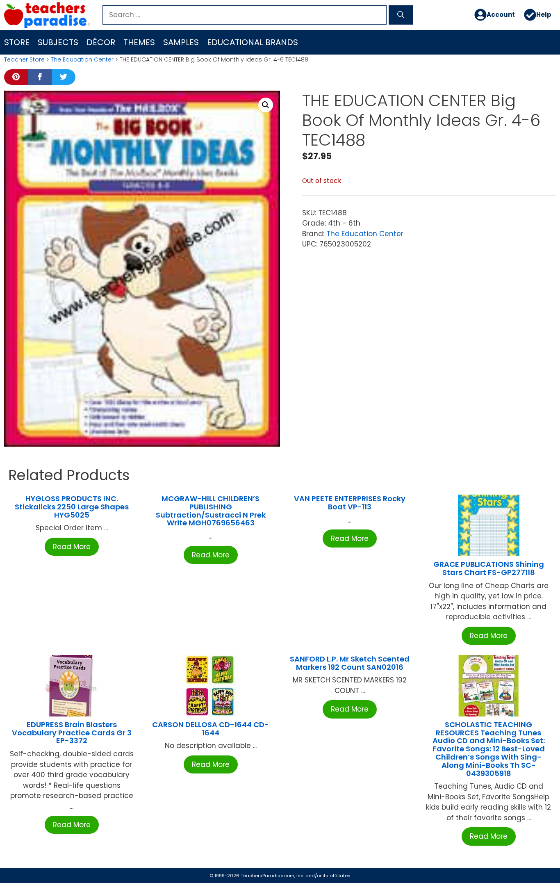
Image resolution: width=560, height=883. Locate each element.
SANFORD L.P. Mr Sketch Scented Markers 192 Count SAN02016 (350, 663)
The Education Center (82, 59)
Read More (72, 547)
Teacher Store (24, 59)
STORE (17, 42)
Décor (101, 42)
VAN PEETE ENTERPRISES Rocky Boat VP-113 (349, 502)
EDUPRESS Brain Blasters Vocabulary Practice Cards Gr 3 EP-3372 (72, 732)
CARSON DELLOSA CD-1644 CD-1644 (210, 728)
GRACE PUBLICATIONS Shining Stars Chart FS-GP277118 (488, 568)
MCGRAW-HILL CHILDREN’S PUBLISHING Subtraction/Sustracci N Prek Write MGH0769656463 (211, 510)
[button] (265, 105)
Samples (181, 42)
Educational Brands (252, 42)
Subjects (58, 42)
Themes (139, 42)
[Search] (401, 15)
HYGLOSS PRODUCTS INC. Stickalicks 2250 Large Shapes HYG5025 (72, 506)
